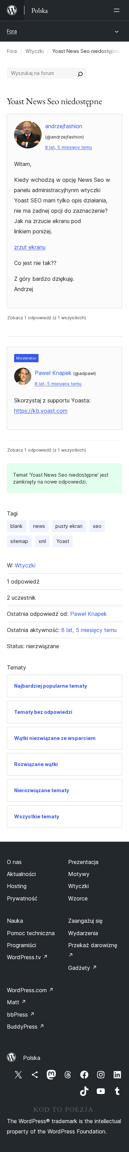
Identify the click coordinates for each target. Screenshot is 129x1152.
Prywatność (22, 898)
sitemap (19, 541)
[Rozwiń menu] (118, 10)
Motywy (78, 874)
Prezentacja (83, 862)
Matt (16, 1002)
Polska (31, 1057)
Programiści (21, 945)
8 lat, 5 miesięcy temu (68, 147)
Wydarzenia (83, 933)
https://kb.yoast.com (40, 410)
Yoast (62, 541)
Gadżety (82, 967)
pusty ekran (69, 526)
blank (16, 526)
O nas (14, 862)
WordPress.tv (27, 957)
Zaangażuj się (85, 920)
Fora (12, 31)
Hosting (16, 886)
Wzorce (78, 898)
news (39, 526)
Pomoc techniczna (31, 933)
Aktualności (21, 874)
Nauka (15, 920)
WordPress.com (30, 990)
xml (42, 541)
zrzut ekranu (29, 247)
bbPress (21, 1014)
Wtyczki (34, 51)
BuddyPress (25, 1026)
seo (97, 526)
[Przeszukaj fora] (80, 73)
